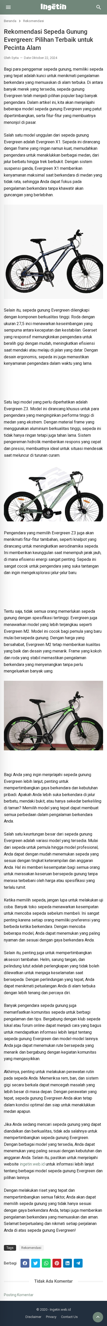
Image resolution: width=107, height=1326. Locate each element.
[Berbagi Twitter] (35, 1263)
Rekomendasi (33, 21)
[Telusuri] (99, 9)
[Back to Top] (98, 1317)
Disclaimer (33, 1317)
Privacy (51, 1317)
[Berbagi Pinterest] (56, 1263)
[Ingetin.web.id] (53, 13)
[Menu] (8, 7)
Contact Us (69, 1317)
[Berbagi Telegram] (78, 1263)
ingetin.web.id (32, 1164)
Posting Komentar (19, 1295)
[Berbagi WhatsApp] (46, 1263)
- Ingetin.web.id (59, 1309)
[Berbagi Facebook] (25, 1263)
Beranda (10, 21)
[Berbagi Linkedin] (67, 1263)
